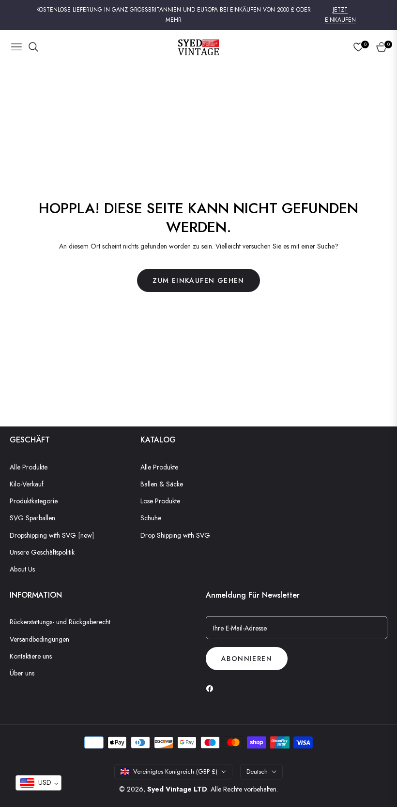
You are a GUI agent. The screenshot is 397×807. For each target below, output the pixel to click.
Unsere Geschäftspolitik (42, 552)
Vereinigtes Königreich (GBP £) (175, 771)
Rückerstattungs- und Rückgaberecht (60, 622)
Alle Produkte (28, 467)
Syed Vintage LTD (177, 789)
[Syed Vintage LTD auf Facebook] (212, 688)
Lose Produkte (160, 501)
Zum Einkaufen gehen (198, 280)
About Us (22, 569)
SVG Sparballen (32, 518)
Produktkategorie (34, 501)
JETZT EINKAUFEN (340, 15)
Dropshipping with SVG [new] (52, 535)
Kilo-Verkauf (27, 484)
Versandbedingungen (39, 639)
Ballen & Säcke (161, 484)
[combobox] (38, 783)
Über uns (22, 673)
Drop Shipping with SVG (175, 535)
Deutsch (257, 771)
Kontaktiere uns (31, 656)
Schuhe (150, 518)
